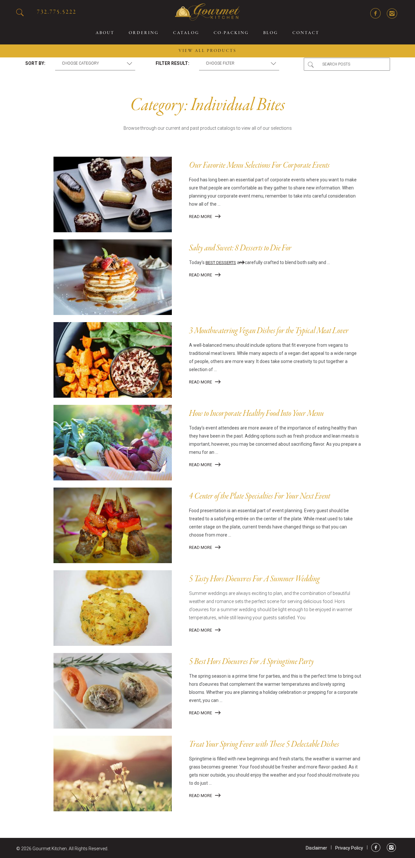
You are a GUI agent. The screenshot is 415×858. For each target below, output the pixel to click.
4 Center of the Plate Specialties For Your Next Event (259, 496)
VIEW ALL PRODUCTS (207, 51)
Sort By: (35, 63)
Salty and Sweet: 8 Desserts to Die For (240, 248)
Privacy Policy (349, 848)
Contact (305, 33)
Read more (200, 216)
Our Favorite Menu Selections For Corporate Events (259, 165)
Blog (270, 33)
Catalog (186, 33)
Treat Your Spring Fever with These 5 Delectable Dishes (264, 744)
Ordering (144, 33)
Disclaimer (316, 848)
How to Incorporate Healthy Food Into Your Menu (256, 413)
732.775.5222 (57, 12)
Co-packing (231, 33)
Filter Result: (172, 63)
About (105, 33)
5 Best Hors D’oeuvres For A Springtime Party (251, 662)
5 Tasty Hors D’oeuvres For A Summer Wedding (254, 579)
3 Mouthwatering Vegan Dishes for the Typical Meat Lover (269, 331)
